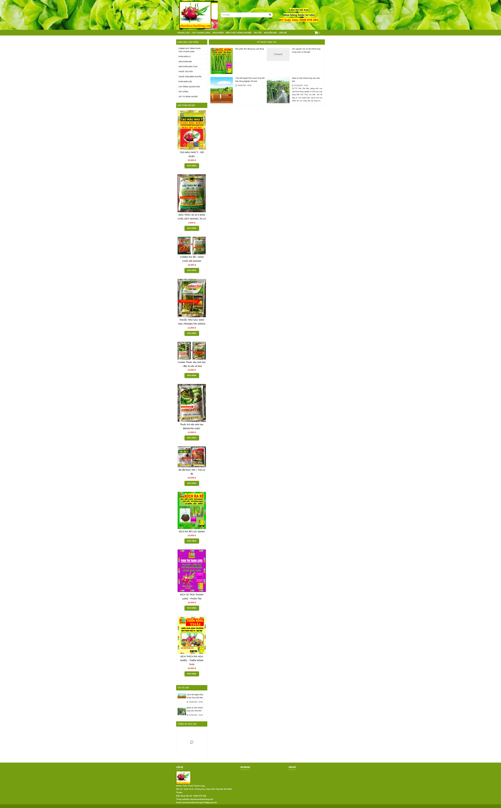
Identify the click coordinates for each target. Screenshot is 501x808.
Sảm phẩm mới (185, 62)
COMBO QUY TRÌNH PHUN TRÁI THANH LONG (189, 49)
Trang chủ (183, 32)
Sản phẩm (217, 32)
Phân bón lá (184, 56)
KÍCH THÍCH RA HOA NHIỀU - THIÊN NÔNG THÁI (191, 660)
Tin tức (258, 32)
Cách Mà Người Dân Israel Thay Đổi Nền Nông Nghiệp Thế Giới (196, 698)
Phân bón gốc (185, 82)
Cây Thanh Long (201, 32)
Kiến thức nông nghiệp (239, 32)
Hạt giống (183, 92)
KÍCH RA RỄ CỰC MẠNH (192, 531)
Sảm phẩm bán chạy (188, 67)
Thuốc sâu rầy (185, 71)
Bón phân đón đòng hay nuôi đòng (249, 49)
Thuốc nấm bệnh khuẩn (189, 77)
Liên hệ (283, 32)
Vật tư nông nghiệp (188, 97)
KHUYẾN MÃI (270, 32)
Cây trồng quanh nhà (189, 87)
